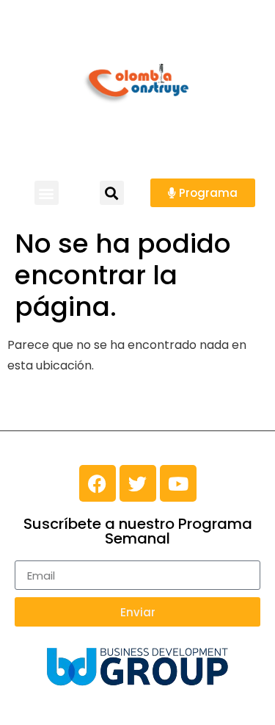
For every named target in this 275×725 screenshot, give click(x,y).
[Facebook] (97, 483)
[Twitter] (138, 483)
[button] (46, 193)
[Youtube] (178, 483)
